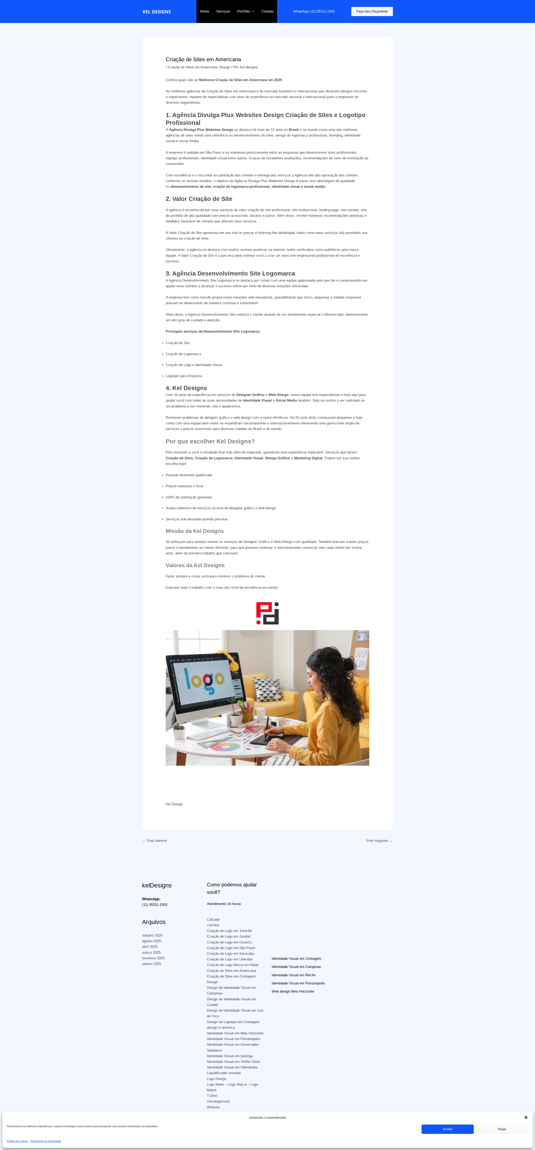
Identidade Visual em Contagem (296, 959)
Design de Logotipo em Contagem (233, 1022)
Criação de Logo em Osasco (229, 942)
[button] (526, 1117)
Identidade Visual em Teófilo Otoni (233, 1062)
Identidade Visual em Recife (293, 975)
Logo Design (216, 1079)
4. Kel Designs (186, 388)
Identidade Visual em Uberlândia (232, 1067)
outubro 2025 (152, 935)
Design (224, 67)
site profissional (277, 210)
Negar (502, 1129)
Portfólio (243, 11)
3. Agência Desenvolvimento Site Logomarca (230, 273)
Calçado (213, 920)
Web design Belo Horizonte (293, 991)
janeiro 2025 (151, 964)
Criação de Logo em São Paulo (231, 948)
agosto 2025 (151, 941)
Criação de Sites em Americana (192, 67)
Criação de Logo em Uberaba (229, 959)
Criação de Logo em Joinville (229, 931)
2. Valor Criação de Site (199, 198)
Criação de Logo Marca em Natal (232, 965)
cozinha (213, 925)
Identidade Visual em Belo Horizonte (235, 1033)
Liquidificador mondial (224, 1073)
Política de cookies (17, 1141)
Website (213, 1107)
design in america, (221, 1028)
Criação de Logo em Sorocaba (230, 954)
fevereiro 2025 (153, 958)
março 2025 (151, 953)
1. (169, 115)
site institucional (304, 210)
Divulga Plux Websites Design (208, 130)
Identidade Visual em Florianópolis (233, 1039)
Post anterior (155, 841)
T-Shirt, (212, 1096)
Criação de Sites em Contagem (231, 976)
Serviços (223, 11)
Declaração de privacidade (45, 1141)
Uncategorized (218, 1101)
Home (204, 11)
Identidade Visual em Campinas (296, 967)
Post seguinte (379, 841)
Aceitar (447, 1129)
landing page (329, 210)
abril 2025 (149, 947)
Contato (267, 11)
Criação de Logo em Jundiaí (229, 936)
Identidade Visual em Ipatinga (230, 1056)
